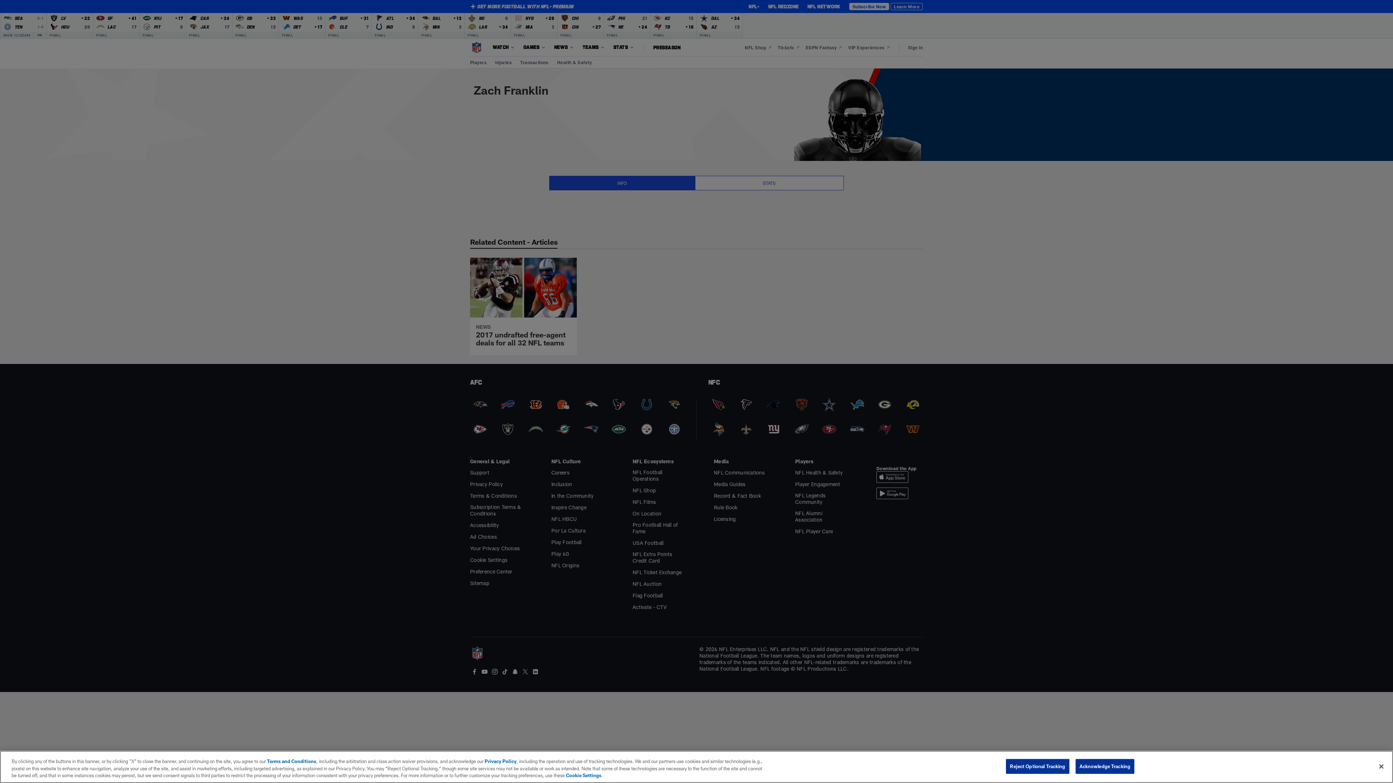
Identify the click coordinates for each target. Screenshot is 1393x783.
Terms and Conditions (291, 761)
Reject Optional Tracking (1037, 766)
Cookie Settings (583, 775)
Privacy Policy (501, 761)
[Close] (1381, 766)
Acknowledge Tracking (1105, 766)
